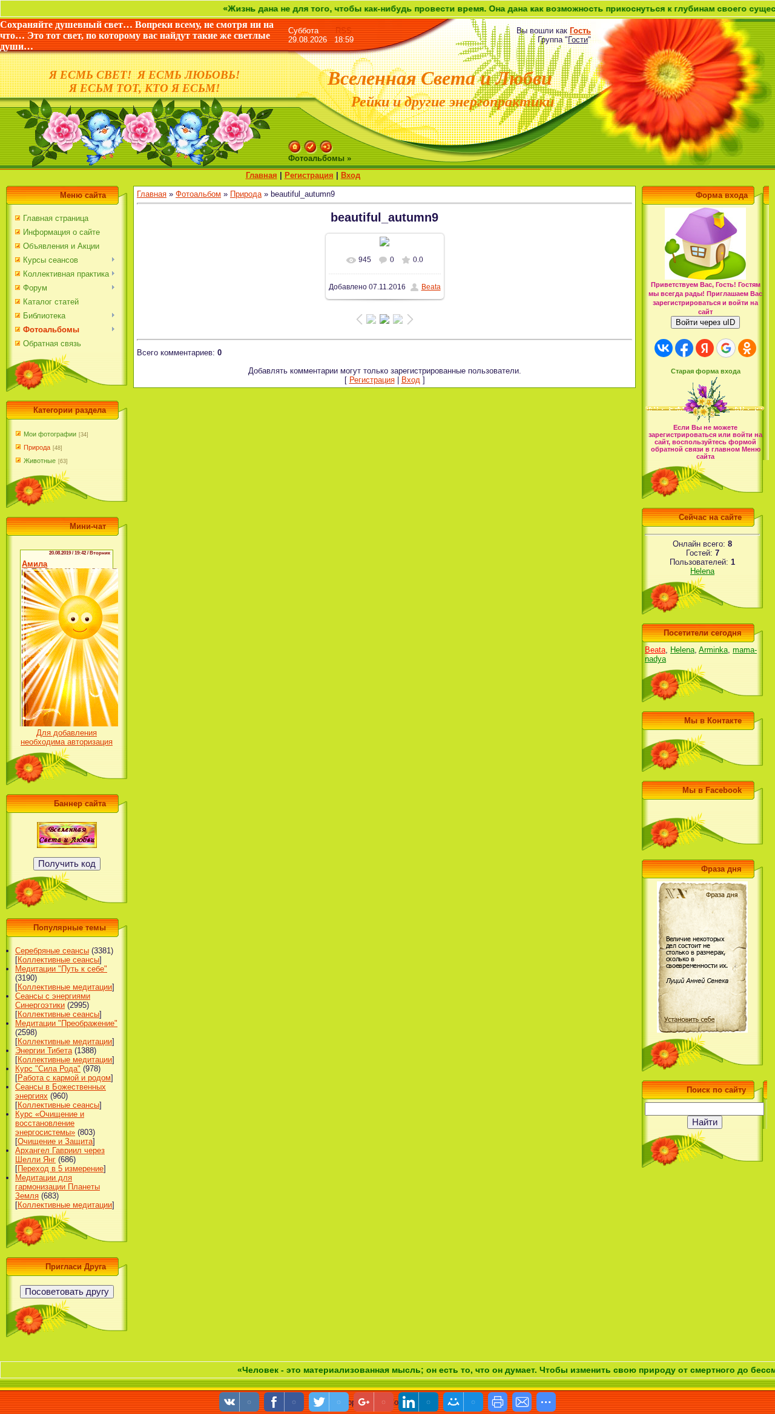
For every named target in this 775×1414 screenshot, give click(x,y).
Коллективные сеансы (58, 959)
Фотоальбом (198, 194)
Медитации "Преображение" (66, 1023)
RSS (343, 30)
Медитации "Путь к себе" (61, 968)
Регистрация (309, 175)
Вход (350, 175)
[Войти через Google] (726, 348)
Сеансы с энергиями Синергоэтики (52, 1000)
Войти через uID (705, 322)
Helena (702, 571)
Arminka (713, 649)
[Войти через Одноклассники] (747, 348)
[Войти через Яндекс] (705, 348)
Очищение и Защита (55, 1141)
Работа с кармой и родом (64, 1077)
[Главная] (295, 145)
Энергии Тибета (43, 1050)
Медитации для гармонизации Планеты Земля (57, 1186)
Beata (431, 287)
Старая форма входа (705, 371)
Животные (40, 460)
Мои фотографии (50, 434)
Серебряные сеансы (52, 950)
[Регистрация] (310, 145)
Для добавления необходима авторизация (67, 737)
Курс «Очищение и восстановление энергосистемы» (49, 1123)
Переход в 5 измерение (61, 1168)
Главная (261, 175)
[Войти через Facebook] (684, 348)
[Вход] (326, 145)
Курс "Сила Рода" (48, 1068)
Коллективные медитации (65, 986)
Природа (37, 447)
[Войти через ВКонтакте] (664, 348)
